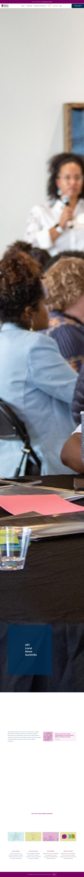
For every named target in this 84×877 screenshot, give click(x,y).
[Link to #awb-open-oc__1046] (60, 6)
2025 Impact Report (47, 1)
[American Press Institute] (5, 3)
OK (54, 874)
